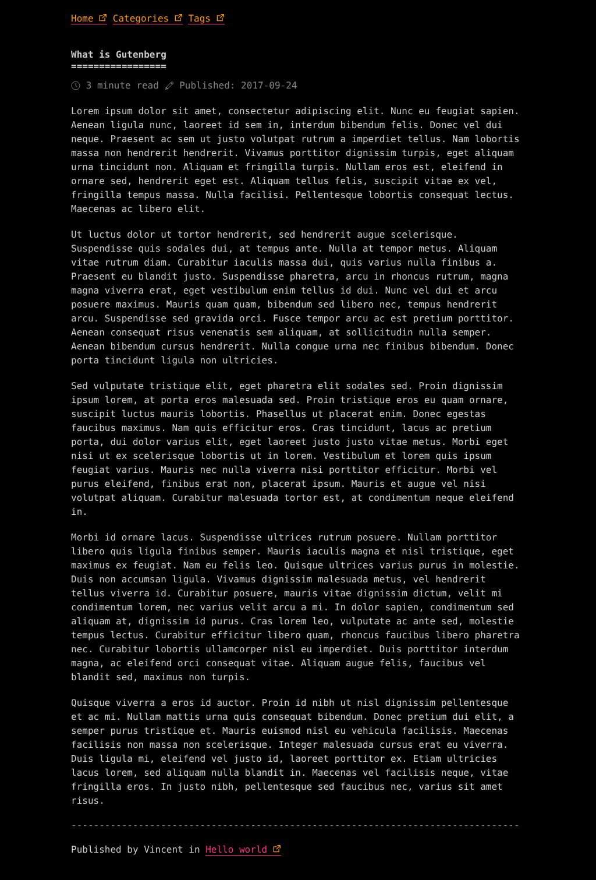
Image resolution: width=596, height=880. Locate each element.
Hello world (236, 849)
